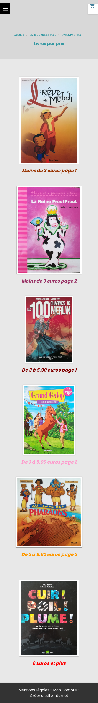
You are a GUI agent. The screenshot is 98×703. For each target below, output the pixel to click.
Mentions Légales (33, 690)
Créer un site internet (49, 695)
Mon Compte (65, 690)
